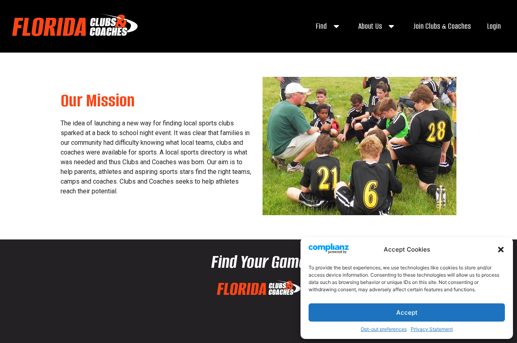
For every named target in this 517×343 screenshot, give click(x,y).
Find (321, 26)
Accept (407, 312)
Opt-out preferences (384, 329)
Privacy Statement (432, 329)
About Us (370, 26)
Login (494, 26)
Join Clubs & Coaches (442, 26)
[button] (501, 250)
